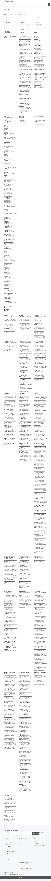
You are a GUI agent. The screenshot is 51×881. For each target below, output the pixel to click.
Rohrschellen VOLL (8, 263)
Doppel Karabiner (8, 202)
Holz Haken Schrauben (9, 190)
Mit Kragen (6, 147)
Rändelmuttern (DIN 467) (39, 66)
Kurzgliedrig (6, 215)
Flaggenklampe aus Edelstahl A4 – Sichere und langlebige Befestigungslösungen (25, 422)
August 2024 (36, 393)
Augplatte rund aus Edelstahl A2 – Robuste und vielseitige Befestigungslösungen (25, 451)
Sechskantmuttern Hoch (39, 79)
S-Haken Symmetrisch (8, 184)
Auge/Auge (6, 278)
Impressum (37, 22)
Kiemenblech (7, 219)
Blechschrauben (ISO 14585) (25, 43)
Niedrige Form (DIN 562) (39, 87)
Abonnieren (35, 833)
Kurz (5, 269)
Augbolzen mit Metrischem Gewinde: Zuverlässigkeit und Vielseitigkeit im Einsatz (40, 546)
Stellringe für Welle (38, 83)
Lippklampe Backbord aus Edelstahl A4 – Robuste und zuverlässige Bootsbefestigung (25, 426)
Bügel (5, 162)
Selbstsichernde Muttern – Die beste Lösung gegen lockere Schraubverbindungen (25, 320)
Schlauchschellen (7, 275)
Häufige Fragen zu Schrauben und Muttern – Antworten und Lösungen (9, 318)
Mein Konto (7, 22)
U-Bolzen (6, 160)
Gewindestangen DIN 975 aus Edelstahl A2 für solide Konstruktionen (39, 518)
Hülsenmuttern (37, 53)
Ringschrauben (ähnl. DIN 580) (25, 104)
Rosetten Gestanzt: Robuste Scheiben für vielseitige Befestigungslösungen (40, 412)
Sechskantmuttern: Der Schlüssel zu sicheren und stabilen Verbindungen (39, 442)
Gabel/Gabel (6, 311)
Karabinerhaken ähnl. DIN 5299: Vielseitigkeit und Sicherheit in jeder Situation (40, 509)
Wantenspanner (7, 301)
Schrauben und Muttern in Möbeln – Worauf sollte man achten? (40, 318)
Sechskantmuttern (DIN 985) (40, 75)
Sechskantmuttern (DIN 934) (40, 74)
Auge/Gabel (6, 310)
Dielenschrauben (22, 45)
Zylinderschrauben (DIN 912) (25, 108)
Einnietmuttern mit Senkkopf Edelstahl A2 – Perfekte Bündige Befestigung (40, 374)
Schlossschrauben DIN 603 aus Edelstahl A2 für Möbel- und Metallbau (40, 492)
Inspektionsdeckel (8, 196)
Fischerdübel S (22, 118)
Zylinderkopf (21, 106)
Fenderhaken (7, 177)
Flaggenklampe (7, 227)
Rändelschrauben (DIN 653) (24, 103)
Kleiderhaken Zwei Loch (9, 180)
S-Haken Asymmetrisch (9, 183)
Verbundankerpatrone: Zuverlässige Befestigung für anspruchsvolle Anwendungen (40, 396)
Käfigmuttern (36, 62)
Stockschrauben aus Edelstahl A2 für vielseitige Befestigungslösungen (39, 542)
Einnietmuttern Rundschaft (39, 35)
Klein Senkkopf (37, 37)
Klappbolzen (6, 155)
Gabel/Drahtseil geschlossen (10, 302)
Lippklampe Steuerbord (9, 231)
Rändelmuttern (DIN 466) (39, 65)
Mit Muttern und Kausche (9, 206)
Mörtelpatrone (22, 122)
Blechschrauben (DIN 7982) (24, 85)
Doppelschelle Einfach (8, 259)
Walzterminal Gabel (8, 298)
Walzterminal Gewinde (9, 299)
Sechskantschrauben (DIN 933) (25, 82)
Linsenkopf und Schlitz (38, 54)
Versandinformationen (24, 27)
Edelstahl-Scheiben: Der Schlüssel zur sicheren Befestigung (24, 557)
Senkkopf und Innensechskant (40, 56)
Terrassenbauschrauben (24, 91)
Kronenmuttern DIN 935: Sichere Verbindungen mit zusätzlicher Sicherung (39, 421)
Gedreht (6, 130)
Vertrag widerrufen (9, 872)
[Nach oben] (0, 880)
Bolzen (5, 154)
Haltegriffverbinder (8, 193)
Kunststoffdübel (22, 121)
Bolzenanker (21, 117)
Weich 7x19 (6, 168)
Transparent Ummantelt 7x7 (10, 167)
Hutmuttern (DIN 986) (38, 61)
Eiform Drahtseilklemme (9, 236)
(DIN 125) (6, 126)
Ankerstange (21, 116)
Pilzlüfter (6, 247)
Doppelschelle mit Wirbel (9, 260)
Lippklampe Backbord (8, 229)
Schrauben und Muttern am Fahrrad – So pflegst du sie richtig (10, 322)
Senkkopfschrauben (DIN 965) (25, 89)
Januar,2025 (6, 340)
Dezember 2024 (22, 340)
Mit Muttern (6, 205)
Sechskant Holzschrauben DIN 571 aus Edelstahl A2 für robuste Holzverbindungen (40, 488)
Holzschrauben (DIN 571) (24, 79)
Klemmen (6, 232)
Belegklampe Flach (8, 223)
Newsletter (22, 29)
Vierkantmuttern (37, 85)
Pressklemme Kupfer (8, 242)
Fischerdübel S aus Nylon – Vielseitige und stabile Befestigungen (40, 343)
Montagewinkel (7, 286)
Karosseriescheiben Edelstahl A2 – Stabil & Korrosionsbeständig (23, 357)
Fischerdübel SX (22, 120)
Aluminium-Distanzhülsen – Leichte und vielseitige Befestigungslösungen (25, 396)
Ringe (5, 250)
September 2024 (22, 393)
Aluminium (6, 33)
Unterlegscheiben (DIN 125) (10, 138)
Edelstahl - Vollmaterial (9, 37)
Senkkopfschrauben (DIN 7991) (25, 87)
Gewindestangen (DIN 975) (24, 60)
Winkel (5, 289)
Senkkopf (21, 83)
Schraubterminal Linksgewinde (10, 293)
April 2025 (21, 315)
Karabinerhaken (7, 197)
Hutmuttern (36, 57)
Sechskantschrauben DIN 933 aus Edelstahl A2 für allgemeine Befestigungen (39, 479)
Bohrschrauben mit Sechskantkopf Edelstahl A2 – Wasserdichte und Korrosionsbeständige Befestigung (10, 422)
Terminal (6, 292)
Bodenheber (6, 152)
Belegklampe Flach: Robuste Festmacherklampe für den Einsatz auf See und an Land (40, 522)
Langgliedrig (6, 217)
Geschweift (6, 268)
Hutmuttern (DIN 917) (38, 60)
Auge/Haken (6, 280)
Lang (5, 271)
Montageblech (7, 284)
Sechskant (36, 52)
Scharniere (6, 273)
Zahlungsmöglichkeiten (25, 24)
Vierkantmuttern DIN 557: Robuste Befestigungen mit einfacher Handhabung (39, 435)
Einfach (5, 175)
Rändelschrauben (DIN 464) (24, 102)
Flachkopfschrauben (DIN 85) (25, 35)
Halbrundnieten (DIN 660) (39, 122)
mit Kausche (6, 204)
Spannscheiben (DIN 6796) (9, 137)
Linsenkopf (21, 40)
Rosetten (6, 129)
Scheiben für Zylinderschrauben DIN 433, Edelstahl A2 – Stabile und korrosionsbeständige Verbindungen (25, 369)
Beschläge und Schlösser (9, 151)
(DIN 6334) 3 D (37, 82)
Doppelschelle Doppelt (9, 257)
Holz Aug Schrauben (8, 189)
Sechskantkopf (22, 73)
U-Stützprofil (6, 288)
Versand (22, 874)
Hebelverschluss (7, 194)
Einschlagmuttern (37, 45)
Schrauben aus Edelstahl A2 (25, 672)
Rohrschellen (7, 256)
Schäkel (5, 265)
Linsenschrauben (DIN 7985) (25, 49)
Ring (5, 252)
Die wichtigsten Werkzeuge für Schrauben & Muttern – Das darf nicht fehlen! (25, 324)
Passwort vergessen (24, 17)
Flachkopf (21, 33)
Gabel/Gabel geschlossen (9, 305)
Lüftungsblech (7, 244)
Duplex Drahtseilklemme (9, 235)
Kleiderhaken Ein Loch (8, 179)
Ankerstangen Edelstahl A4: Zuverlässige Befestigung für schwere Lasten (40, 404)
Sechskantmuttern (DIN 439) (40, 73)
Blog (6, 20)
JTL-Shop (48, 877)
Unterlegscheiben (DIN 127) (10, 140)
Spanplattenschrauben (24, 90)
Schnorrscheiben (7, 136)
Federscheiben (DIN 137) (9, 117)
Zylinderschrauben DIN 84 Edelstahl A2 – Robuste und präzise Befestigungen (40, 361)
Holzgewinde (6, 144)
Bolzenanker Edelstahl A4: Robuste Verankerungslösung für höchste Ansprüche (40, 400)
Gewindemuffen (37, 49)
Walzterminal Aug (8, 297)
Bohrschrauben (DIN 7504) (24, 44)
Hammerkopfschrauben (24, 100)
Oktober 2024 (7, 393)
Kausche (6, 210)
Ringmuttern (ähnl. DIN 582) (40, 68)
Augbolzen (6, 143)
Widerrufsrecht (38, 24)
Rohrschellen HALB (8, 261)
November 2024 (37, 340)
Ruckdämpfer (7, 264)
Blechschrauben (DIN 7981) (24, 41)
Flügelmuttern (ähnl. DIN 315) (40, 47)
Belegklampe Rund (8, 226)
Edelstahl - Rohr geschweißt (10, 36)
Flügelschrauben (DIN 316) (24, 96)
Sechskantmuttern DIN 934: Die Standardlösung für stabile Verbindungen (40, 451)
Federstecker (6, 172)
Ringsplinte (6, 255)
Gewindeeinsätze (37, 48)
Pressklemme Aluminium (9, 239)
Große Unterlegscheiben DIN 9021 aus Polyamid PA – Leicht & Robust (25, 353)
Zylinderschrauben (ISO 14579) (25, 110)
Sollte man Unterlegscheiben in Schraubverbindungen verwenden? (25, 328)
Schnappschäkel (7, 272)
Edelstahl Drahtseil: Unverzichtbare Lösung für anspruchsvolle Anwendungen (40, 464)
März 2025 (36, 315)
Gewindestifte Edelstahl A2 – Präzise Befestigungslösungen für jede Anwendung (10, 412)
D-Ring (5, 251)
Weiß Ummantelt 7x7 (8, 169)
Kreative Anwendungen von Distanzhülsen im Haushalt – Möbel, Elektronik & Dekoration (40, 327)
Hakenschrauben (7, 186)
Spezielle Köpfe (22, 93)
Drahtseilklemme (7, 234)
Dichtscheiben (7, 116)
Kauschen (6, 209)
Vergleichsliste (23, 22)
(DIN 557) (36, 86)
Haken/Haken (7, 281)
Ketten (5, 214)
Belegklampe (6, 222)
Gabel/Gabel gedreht (8, 303)
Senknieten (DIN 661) (38, 124)
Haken (5, 176)
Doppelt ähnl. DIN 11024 (9, 173)
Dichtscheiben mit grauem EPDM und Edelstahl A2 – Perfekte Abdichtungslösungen (25, 460)
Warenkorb (22, 20)
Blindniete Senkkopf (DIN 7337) (40, 118)
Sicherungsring (7, 253)
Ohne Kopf (21, 58)
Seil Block (6, 276)
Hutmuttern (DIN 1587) (38, 58)
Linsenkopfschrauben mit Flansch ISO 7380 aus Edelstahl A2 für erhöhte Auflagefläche (40, 501)
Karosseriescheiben (8, 121)
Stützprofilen (6, 282)
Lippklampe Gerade (8, 230)
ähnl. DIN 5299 (7, 198)
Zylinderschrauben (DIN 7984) (25, 107)
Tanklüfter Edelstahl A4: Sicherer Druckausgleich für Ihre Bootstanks (40, 408)
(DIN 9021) (6, 128)
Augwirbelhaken (7, 201)
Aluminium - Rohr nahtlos (9, 35)
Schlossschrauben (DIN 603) (25, 39)
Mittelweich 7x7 (7, 165)
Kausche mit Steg (7, 211)
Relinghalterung (7, 248)
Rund (35, 50)
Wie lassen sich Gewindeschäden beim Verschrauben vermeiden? (39, 331)
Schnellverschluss (8, 218)
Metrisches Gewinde (8, 146)
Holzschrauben (7, 192)
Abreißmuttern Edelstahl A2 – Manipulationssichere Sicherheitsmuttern (10, 443)
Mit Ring (6, 148)
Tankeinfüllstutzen (8, 290)
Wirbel (5, 307)
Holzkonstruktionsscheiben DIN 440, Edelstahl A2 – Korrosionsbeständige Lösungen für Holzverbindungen (25, 362)
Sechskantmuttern (38, 72)
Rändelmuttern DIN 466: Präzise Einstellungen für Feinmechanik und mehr (39, 455)
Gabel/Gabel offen (8, 306)
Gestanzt (6, 132)
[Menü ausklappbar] (2, 1)
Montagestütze (7, 285)
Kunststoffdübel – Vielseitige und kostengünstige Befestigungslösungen (25, 390)
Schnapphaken (7, 185)
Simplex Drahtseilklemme (9, 243)
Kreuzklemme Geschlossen (9, 238)
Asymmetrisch (7, 200)
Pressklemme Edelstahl (9, 240)
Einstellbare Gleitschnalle (9, 171)
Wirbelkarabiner (7, 208)
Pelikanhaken (7, 181)
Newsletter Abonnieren (41, 833)
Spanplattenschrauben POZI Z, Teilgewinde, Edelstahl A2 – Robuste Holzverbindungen (40, 357)
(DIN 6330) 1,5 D (37, 81)
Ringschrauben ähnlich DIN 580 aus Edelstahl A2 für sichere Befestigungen (40, 505)
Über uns (7, 24)
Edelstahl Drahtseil (8, 163)
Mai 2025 (6, 315)
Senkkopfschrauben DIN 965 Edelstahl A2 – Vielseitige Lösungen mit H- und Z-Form (40, 365)
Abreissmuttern (37, 33)
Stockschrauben (22, 72)
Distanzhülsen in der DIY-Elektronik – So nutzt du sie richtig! (9, 331)
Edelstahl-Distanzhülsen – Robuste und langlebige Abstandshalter (25, 400)
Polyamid (6, 125)
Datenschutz (37, 17)
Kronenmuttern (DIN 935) (39, 64)
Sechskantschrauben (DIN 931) (25, 81)
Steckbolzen (6, 156)
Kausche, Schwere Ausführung (10, 213)
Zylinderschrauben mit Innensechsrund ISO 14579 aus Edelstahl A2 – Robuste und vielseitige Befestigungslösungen (24, 405)
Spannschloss (7, 277)
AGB (36, 20)
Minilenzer (6, 246)
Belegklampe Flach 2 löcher (9, 225)
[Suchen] (49, 4)
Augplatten (6, 150)
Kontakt (6, 17)
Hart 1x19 (6, 164)
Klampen (6, 221)
